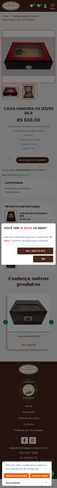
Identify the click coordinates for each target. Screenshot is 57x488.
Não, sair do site (35, 250)
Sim (43, 258)
